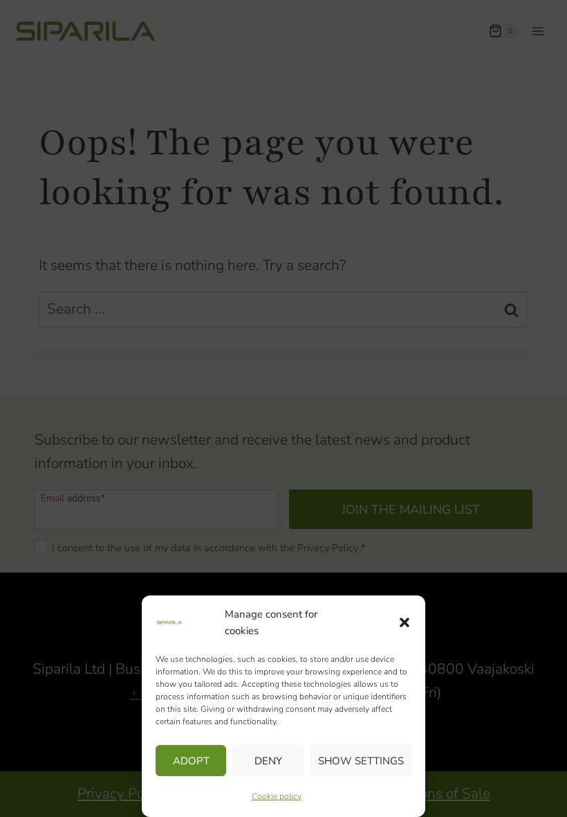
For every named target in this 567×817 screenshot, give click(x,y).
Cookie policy (276, 796)
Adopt (191, 761)
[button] (404, 622)
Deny (268, 761)
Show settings (361, 761)
